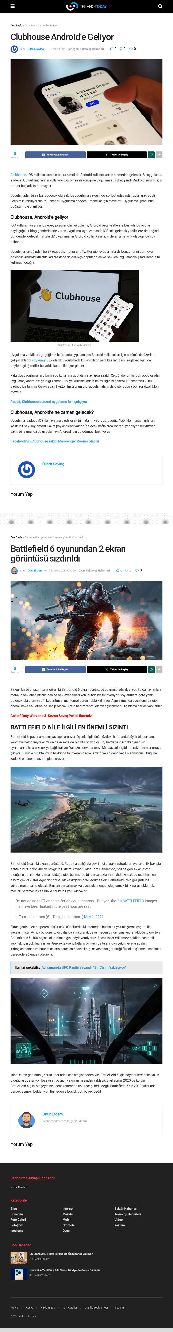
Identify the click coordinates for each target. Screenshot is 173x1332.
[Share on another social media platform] (159, 154)
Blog (14, 1208)
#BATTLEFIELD (132, 901)
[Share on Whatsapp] (151, 154)
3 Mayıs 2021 (58, 49)
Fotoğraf (17, 1225)
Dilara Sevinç (36, 49)
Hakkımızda (48, 1307)
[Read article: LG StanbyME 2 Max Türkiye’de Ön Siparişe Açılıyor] (19, 1258)
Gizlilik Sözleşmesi (96, 1307)
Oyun (81, 570)
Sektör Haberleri (126, 1208)
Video (119, 1219)
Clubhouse (18, 175)
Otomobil (69, 1225)
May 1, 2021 (94, 917)
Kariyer (15, 1307)
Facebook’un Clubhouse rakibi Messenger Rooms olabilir (55, 441)
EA (102, 742)
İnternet (68, 1208)
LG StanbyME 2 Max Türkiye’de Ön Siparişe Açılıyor (61, 1253)
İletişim (119, 1307)
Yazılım (120, 1225)
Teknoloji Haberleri (92, 49)
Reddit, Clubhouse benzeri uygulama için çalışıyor (49, 402)
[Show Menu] (13, 6)
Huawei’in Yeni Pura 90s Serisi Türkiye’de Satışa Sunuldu (65, 1270)
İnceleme (17, 1230)
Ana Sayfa (16, 25)
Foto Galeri (18, 1219)
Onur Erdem (35, 570)
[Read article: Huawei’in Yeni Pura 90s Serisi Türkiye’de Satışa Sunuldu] (19, 1274)
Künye (29, 1307)
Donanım (17, 1214)
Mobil (66, 1219)
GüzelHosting (19, 1187)
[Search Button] (160, 6)
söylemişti (39, 360)
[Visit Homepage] (86, 6)
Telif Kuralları (70, 1307)
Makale (68, 1214)
